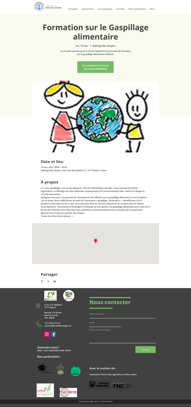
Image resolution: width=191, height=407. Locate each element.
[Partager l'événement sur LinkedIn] (55, 281)
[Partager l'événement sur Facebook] (42, 281)
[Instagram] (46, 334)
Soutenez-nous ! (48, 347)
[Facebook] (53, 334)
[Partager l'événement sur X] (48, 281)
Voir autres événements (95, 68)
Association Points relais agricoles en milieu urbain (113, 374)
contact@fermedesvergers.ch (57, 325)
